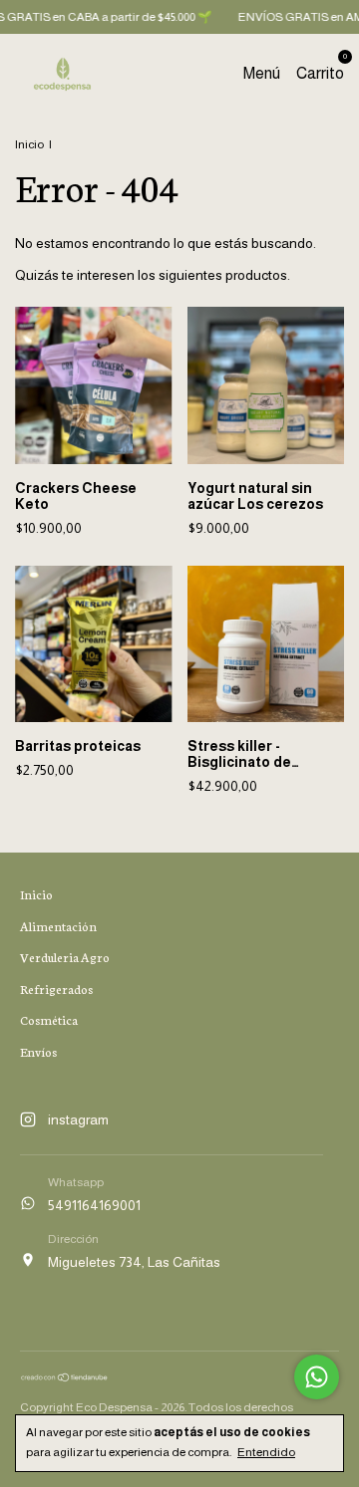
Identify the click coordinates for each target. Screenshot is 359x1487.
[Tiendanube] (65, 1377)
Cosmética (49, 1019)
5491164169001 (94, 1205)
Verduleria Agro (65, 956)
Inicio (29, 144)
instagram (78, 1119)
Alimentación (58, 925)
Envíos (38, 1051)
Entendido (266, 1452)
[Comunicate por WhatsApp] (316, 1377)
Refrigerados (56, 988)
